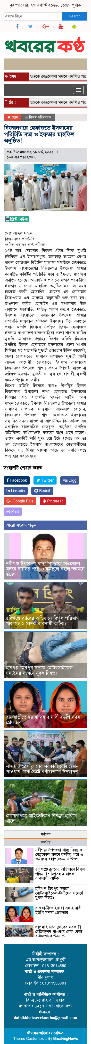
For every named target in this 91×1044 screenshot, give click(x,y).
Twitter (47, 480)
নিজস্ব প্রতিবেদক (40, 117)
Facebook (18, 480)
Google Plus (22, 501)
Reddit (44, 490)
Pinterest (54, 501)
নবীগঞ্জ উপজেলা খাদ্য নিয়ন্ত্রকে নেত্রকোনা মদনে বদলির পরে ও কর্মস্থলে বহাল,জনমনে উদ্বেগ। (45, 569)
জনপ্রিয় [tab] (45, 842)
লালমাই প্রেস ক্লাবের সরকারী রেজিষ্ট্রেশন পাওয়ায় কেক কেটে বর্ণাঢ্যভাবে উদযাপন (42, 769)
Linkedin (17, 490)
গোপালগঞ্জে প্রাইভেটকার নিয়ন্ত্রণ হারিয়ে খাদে (41, 818)
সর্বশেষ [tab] (45, 834)
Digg (71, 480)
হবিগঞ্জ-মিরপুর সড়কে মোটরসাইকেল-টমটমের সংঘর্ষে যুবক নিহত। (40, 670)
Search (75, 16)
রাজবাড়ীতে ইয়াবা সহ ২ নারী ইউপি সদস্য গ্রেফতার (44, 719)
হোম (14, 117)
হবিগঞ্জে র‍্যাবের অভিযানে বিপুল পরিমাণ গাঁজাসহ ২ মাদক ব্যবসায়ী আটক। (42, 621)
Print (14, 511)
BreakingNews (65, 1038)
